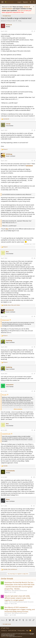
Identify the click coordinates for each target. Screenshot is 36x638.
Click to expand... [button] (18, 409)
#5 (34, 316)
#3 (34, 160)
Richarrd (4, 21)
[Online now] (4, 313)
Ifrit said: (4, 394)
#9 (34, 430)
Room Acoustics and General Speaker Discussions (21, 602)
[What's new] (30, 2)
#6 (34, 347)
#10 (34, 477)
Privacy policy (21, 630)
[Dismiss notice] (33, 7)
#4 (34, 258)
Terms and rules (12, 630)
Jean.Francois (8, 590)
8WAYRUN (20, 636)
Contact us (4, 630)
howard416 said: (6, 434)
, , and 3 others (11, 305)
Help (27, 630)
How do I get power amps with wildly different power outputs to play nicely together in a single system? (17, 598)
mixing (19, 21)
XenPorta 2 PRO (4, 636)
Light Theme (5, 628)
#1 (34, 31)
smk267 (6, 602)
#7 (34, 373)
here (22, 10)
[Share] (32, 31)
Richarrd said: (5, 320)
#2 (34, 130)
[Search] (34, 2)
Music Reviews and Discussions (19, 590)
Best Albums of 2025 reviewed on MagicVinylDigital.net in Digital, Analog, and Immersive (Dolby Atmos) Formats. (20, 609)
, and (10, 569)
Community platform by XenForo (15, 633)
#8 (34, 391)
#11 (34, 506)
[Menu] (2, 2)
